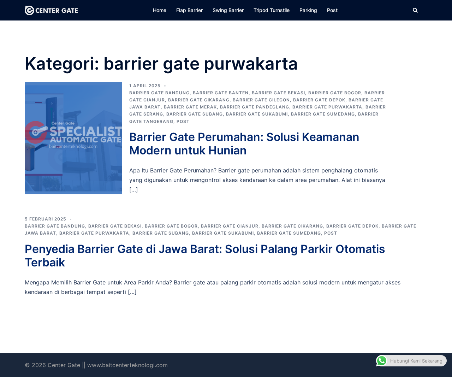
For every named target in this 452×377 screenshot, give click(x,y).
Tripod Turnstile (272, 10)
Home (159, 10)
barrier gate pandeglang (254, 107)
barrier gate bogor (334, 92)
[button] (415, 10)
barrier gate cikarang (199, 99)
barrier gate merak (190, 107)
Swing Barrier (228, 10)
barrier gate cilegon (261, 99)
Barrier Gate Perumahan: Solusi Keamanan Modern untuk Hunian (244, 143)
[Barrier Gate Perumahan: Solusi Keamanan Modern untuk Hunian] (73, 138)
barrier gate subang (194, 114)
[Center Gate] (51, 9)
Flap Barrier (189, 10)
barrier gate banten (221, 92)
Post (332, 10)
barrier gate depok (319, 99)
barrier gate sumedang (323, 114)
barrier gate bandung (159, 92)
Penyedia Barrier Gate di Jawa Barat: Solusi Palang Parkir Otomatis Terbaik (205, 255)
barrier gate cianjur (229, 226)
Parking (308, 10)
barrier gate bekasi (278, 92)
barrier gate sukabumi (257, 114)
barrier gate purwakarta (327, 107)
